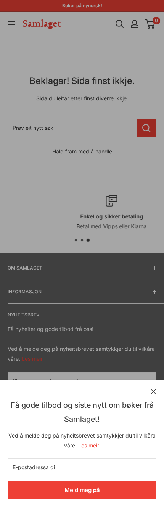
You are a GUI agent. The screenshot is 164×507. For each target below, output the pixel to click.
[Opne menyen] (11, 24)
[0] (150, 24)
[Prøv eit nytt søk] (146, 128)
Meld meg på (82, 490)
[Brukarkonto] (134, 24)
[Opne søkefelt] (120, 24)
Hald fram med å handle (82, 151)
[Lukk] (153, 391)
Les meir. (89, 445)
